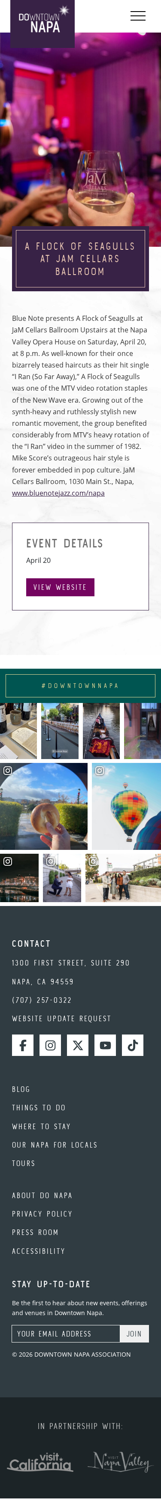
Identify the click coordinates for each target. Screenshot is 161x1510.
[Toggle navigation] (138, 16)
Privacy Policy (42, 1213)
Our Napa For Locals (55, 1144)
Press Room (35, 1232)
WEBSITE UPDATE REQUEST (62, 1018)
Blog (21, 1089)
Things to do (39, 1107)
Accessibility (39, 1251)
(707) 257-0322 (42, 1000)
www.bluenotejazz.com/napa (58, 493)
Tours (24, 1163)
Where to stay (41, 1126)
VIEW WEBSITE (60, 587)
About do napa (42, 1195)
